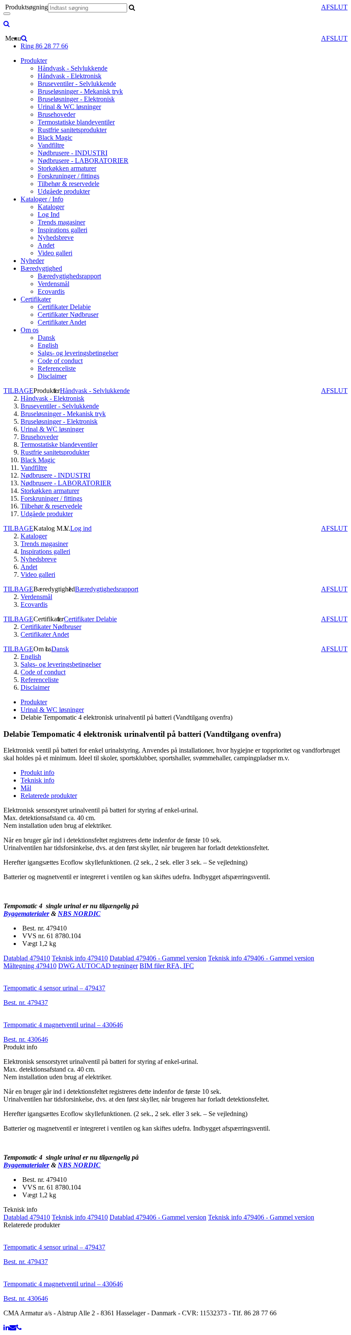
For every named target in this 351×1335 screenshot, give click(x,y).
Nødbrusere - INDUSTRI (72, 153)
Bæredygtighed (41, 268)
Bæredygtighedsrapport (69, 276)
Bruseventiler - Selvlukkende (77, 83)
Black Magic (55, 137)
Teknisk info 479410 (80, 958)
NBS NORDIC (79, 913)
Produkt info (37, 772)
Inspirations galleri (62, 229)
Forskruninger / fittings (68, 176)
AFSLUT (334, 7)
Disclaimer (52, 376)
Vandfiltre (51, 145)
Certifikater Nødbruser (68, 314)
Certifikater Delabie (64, 306)
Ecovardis (51, 291)
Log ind (81, 528)
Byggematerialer (26, 913)
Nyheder (32, 260)
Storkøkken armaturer (67, 168)
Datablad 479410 (26, 958)
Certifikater (36, 299)
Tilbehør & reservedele (68, 183)
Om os (30, 330)
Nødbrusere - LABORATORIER (83, 160)
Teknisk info (37, 780)
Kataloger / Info (42, 199)
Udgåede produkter (64, 191)
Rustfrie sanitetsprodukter (72, 129)
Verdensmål (53, 283)
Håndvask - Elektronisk (69, 76)
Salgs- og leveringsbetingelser (78, 353)
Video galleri (55, 253)
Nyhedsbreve (56, 237)
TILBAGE (18, 390)
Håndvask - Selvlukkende (72, 68)
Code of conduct (60, 360)
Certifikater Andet (62, 322)
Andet (46, 245)
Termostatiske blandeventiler (76, 122)
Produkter (34, 60)
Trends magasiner (61, 222)
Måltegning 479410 (30, 965)
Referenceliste (57, 368)
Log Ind (48, 214)
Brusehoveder (56, 114)
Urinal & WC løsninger (69, 106)
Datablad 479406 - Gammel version (158, 958)
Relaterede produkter (49, 795)
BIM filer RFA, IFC (167, 965)
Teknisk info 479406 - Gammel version (261, 958)
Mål (26, 788)
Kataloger (51, 206)
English (48, 345)
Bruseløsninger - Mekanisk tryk (80, 91)
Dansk (46, 337)
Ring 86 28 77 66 (44, 46)
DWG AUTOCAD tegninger (98, 965)
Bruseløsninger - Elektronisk (76, 99)
